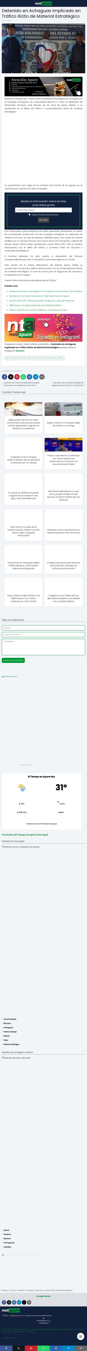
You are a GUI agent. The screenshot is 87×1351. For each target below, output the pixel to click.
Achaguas (8, 1027)
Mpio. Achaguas (12, 358)
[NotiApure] (43, 95)
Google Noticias (17, 1332)
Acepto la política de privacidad (44, 215)
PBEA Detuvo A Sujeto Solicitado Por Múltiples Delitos (35, 305)
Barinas (7, 1238)
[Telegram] (35, 377)
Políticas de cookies (21, 1329)
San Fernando (10, 1019)
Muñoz (7, 1036)
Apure (6, 1230)
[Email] (42, 377)
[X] (10, 377)
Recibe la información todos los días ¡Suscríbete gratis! (43, 203)
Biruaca (7, 1023)
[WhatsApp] (23, 377)
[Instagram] (14, 1302)
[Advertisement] (43, 131)
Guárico (7, 1234)
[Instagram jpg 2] (43, 341)
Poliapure (24, 358)
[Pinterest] (17, 377)
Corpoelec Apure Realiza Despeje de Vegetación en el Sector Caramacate (67, 383)
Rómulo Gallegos (11, 1044)
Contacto (30, 1332)
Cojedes (7, 1247)
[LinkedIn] (29, 377)
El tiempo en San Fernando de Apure (41, 824)
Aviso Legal (6, 1329)
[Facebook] (4, 377)
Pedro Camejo (10, 1032)
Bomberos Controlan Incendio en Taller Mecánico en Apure (39, 296)
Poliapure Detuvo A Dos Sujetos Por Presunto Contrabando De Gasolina (45, 291)
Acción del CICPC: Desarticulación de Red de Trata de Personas (41, 300)
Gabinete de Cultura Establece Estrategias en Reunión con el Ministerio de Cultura (21, 383)
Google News (43, 1296)
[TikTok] (24, 1302)
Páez (6, 1040)
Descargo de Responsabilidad (43, 1329)
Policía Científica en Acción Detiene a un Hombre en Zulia (38, 310)
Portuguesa (9, 1243)
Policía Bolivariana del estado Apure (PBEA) (47, 358)
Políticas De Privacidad (67, 1329)
